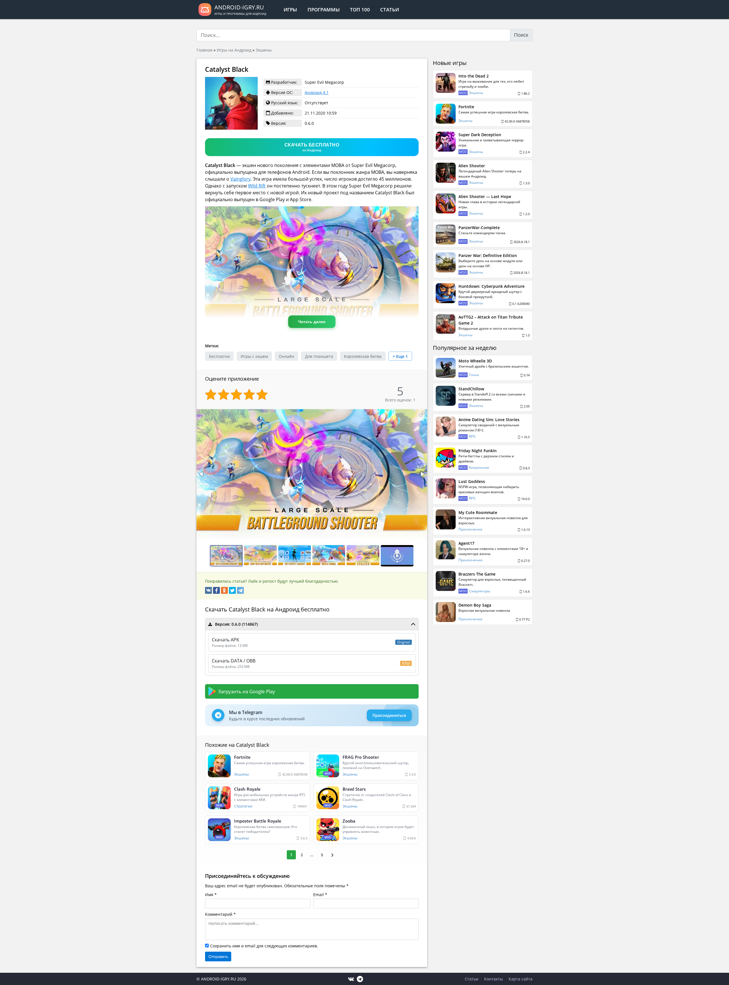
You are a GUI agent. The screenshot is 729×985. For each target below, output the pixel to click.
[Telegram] (240, 590)
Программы (324, 9)
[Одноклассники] (224, 590)
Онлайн (286, 356)
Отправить (218, 956)
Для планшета (319, 356)
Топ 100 (360, 9)
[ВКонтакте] (208, 590)
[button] (422, 414)
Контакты (493, 979)
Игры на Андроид (234, 50)
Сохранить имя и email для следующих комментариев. (264, 946)
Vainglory (240, 179)
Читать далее (311, 321)
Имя (209, 894)
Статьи (389, 9)
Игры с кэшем (254, 356)
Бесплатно (219, 356)
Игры (290, 9)
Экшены (264, 50)
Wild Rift (257, 186)
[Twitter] (232, 590)
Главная (204, 50)
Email (318, 894)
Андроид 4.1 (317, 92)
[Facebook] (216, 590)
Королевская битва (363, 356)
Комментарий (218, 914)
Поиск (521, 35)
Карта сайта (521, 979)
